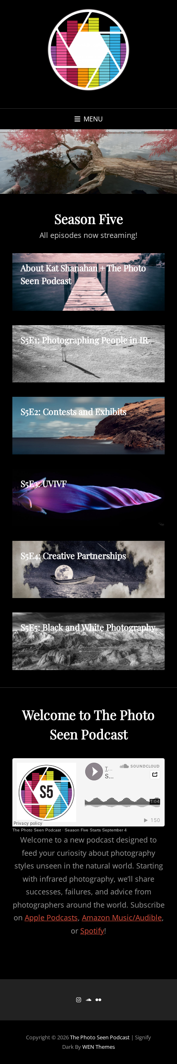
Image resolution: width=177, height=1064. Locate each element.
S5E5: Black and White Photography (88, 627)
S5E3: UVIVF (44, 483)
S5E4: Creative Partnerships (73, 555)
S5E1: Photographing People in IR (84, 339)
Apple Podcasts (51, 917)
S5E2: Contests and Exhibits (73, 411)
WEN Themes (98, 1046)
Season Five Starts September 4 (96, 830)
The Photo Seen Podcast (36, 830)
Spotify (92, 931)
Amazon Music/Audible (122, 917)
